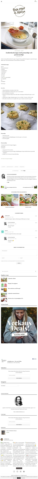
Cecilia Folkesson (11, 174)
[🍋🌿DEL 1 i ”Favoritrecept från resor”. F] (6, 460)
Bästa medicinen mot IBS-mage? (14, 288)
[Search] (36, 1)
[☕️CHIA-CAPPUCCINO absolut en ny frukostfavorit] (19, 460)
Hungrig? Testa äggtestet (12, 283)
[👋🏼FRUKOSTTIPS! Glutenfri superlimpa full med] (31, 448)
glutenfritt (3, 166)
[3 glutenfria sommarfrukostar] (10, 200)
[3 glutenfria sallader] (28, 200)
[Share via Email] (24, 170)
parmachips (16, 166)
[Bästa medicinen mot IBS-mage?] (4, 290)
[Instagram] (17, 471)
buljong (4, 77)
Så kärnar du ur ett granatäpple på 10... (15, 298)
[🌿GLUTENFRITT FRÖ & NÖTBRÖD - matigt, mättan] (6, 448)
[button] (2, 201)
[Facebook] (14, 471)
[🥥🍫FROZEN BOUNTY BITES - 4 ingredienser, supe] (31, 460)
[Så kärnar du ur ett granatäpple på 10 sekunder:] (4, 300)
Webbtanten (7, 215)
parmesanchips (22, 166)
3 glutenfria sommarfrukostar (9, 207)
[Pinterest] (21, 471)
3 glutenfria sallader (28, 207)
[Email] (24, 471)
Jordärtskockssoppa (10, 166)
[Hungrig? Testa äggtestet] (4, 285)
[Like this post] (21, 170)
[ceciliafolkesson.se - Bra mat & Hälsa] (4, 360)
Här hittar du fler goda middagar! (6, 158)
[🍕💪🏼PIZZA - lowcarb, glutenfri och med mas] (19, 448)
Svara (36, 222)
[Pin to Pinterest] (23, 170)
